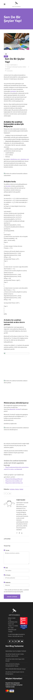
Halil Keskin (13, 65)
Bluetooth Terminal (15, 409)
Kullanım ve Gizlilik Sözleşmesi (14, 685)
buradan (8, 186)
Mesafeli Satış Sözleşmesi (13, 683)
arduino (12, 489)
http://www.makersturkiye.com (14, 483)
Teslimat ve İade (10, 686)
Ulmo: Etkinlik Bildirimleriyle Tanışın (16, 669)
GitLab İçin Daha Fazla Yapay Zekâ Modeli (15, 660)
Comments (10, 71)
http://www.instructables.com (13, 481)
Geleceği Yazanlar (17, 67)
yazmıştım (13, 91)
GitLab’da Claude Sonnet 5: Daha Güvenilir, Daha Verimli (15, 655)
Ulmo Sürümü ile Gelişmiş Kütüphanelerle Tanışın (12, 665)
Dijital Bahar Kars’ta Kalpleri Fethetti (16, 651)
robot (21, 489)
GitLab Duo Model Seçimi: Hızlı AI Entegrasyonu (15, 673)
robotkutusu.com (15, 159)
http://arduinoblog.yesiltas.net (14, 479)
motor (17, 489)
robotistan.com (24, 159)
